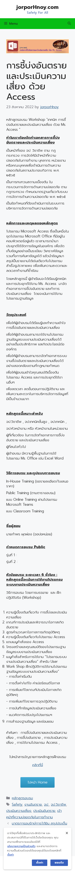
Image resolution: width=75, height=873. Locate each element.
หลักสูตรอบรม (22, 798)
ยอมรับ (59, 863)
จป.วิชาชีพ (58, 804)
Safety (17, 804)
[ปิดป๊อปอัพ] (67, 833)
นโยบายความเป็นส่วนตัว (21, 846)
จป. (46, 804)
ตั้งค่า (10, 855)
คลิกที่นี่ (37, 765)
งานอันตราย (33, 804)
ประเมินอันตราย (44, 810)
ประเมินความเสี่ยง (18, 810)
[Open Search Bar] (69, 23)
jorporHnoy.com (37, 7)
